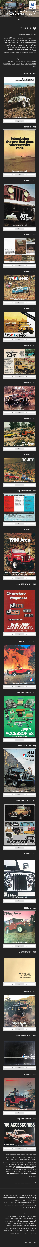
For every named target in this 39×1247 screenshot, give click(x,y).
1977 (7, 61)
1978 (34, 63)
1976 (11, 61)
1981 (22, 63)
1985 (5, 63)
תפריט (18, 19)
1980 (26, 63)
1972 (26, 61)
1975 (14, 61)
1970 (34, 61)
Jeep (34, 50)
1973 (22, 61)
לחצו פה (17, 1183)
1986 (34, 66)
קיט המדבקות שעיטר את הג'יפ (25, 1167)
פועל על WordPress (30, 1242)
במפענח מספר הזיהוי (29, 1162)
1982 (18, 63)
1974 (18, 61)
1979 (30, 63)
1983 (13, 63)
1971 (30, 61)
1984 (9, 63)
